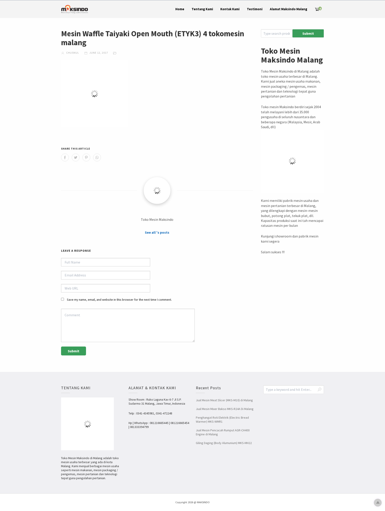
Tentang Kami (202, 9)
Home (179, 9)
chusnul (72, 52)
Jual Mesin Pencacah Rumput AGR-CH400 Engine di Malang (223, 432)
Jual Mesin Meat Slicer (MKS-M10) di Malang (224, 400)
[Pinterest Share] (86, 157)
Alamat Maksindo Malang (288, 9)
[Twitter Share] (76, 157)
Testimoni (254, 9)
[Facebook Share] (65, 157)
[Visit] (157, 190)
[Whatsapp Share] (97, 157)
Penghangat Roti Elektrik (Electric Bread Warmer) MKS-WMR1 (222, 420)
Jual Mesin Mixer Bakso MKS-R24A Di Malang (225, 409)
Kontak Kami (230, 9)
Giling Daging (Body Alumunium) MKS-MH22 (224, 443)
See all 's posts (157, 232)
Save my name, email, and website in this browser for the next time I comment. (119, 300)
